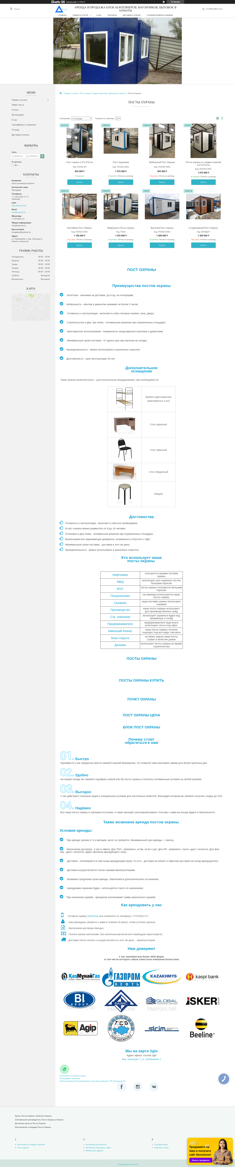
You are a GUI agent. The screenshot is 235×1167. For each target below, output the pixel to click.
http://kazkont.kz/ (19, 206)
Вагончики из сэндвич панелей (31, 1144)
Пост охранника (121, 162)
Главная (63, 15)
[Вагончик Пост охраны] (162, 206)
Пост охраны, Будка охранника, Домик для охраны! (103, 93)
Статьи (15, 110)
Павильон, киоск (161, 1148)
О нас (99, 15)
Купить (80, 182)
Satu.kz (129, 1162)
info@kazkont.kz (19, 212)
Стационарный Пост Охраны (203, 228)
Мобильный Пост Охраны (162, 162)
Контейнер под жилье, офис (98, 1148)
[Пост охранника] (121, 141)
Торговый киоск (161, 1144)
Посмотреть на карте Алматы (73, 1076)
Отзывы (15, 130)
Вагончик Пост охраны (162, 228)
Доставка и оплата (132, 15)
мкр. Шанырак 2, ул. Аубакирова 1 (141, 1059)
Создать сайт (71, 2)
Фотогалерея (18, 115)
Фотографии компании (70, 1078)
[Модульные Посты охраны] (121, 206)
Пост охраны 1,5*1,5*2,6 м (80, 162)
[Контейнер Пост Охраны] (79, 206)
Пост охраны (23, 1148)
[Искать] (11, 9)
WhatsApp (92, 916)
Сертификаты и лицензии (24, 125)
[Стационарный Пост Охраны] (203, 206)
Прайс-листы (18, 105)
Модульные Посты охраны (120, 228)
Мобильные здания (94, 1151)
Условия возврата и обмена (160, 15)
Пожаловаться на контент (128, 1164)
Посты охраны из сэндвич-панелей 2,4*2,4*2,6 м (203, 163)
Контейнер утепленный (96, 1144)
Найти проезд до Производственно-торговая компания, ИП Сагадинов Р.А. (93, 1081)
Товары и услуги (80, 15)
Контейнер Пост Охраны (79, 228)
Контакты (112, 15)
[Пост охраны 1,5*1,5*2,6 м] (79, 141)
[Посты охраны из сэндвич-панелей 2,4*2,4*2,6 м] (203, 141)
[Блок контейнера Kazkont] (61, 9)
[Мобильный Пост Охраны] (162, 141)
